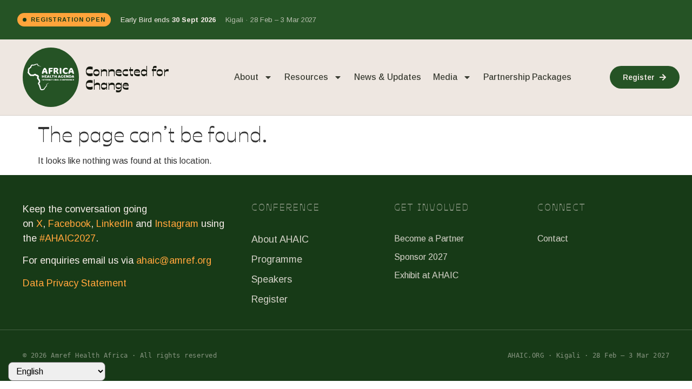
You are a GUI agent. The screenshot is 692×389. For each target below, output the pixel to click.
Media (445, 77)
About (246, 77)
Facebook (69, 223)
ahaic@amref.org (173, 260)
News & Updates (387, 77)
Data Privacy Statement (75, 283)
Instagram (176, 223)
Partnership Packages (527, 77)
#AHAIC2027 (67, 238)
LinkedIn (114, 223)
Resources (306, 77)
